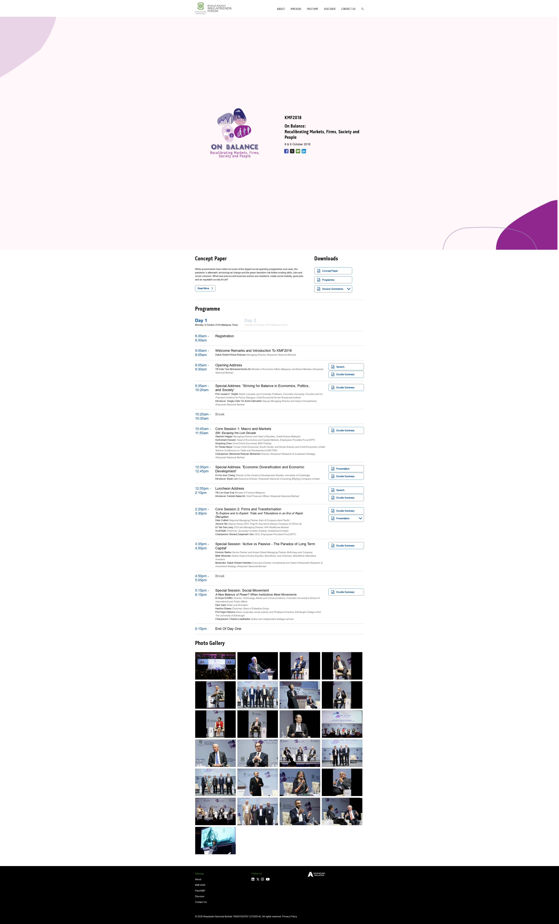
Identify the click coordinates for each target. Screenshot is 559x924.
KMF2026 (296, 9)
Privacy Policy (289, 916)
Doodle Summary (345, 374)
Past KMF (312, 9)
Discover (329, 9)
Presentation (343, 468)
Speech (340, 366)
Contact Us (348, 9)
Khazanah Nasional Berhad (217, 916)
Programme (328, 280)
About (281, 9)
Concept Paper (330, 271)
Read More (203, 288)
